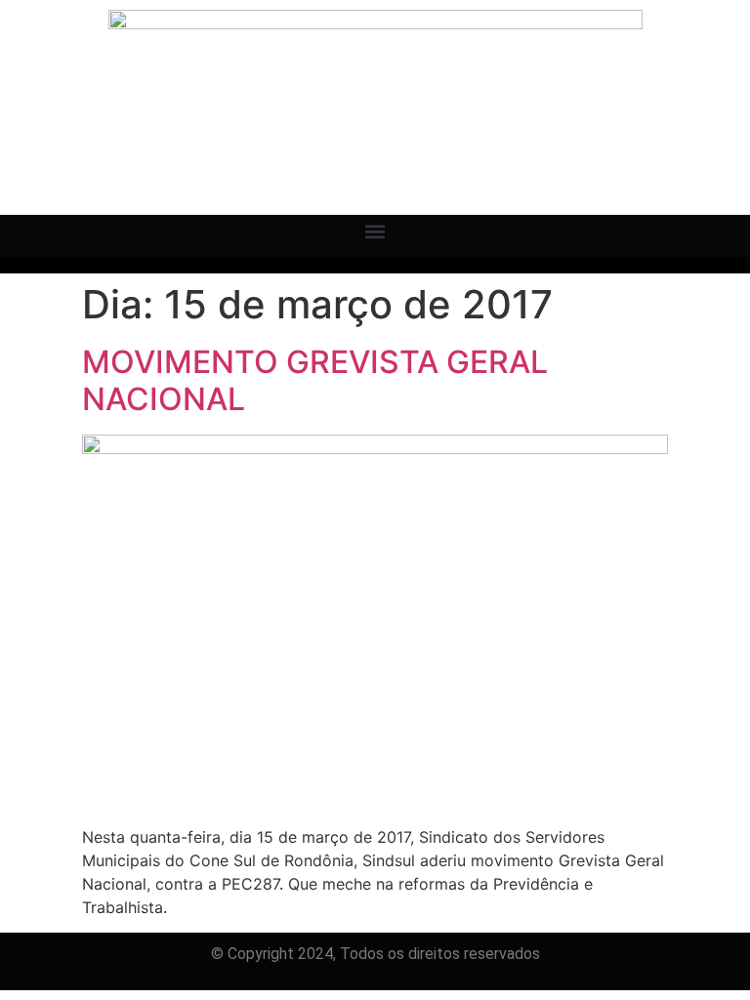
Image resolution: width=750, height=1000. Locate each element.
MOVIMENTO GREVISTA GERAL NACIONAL (315, 380)
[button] (375, 231)
